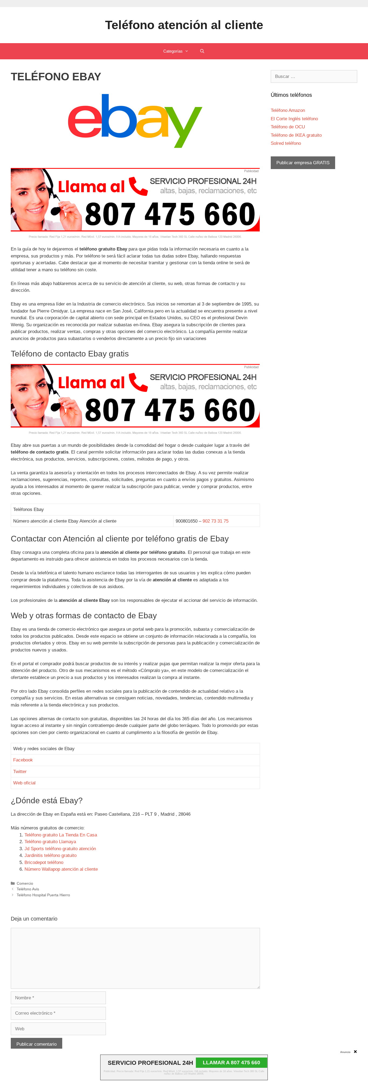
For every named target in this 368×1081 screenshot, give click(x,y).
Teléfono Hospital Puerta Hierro (43, 895)
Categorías (173, 51)
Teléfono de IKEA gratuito (296, 135)
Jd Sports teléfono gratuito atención (60, 848)
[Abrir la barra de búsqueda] (202, 51)
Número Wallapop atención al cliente (61, 869)
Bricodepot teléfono (44, 862)
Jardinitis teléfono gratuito (51, 855)
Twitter (20, 771)
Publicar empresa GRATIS (302, 162)
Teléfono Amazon (288, 110)
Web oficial (24, 782)
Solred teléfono (286, 143)
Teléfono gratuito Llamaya (50, 841)
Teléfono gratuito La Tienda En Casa (61, 835)
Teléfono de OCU (288, 126)
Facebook (23, 760)
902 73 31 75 (215, 521)
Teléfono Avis (28, 889)
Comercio (25, 883)
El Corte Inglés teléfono (294, 118)
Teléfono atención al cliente (184, 25)
